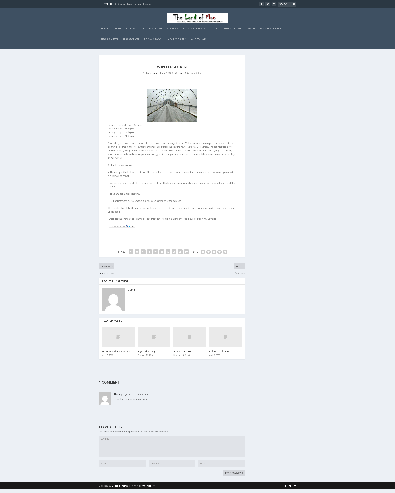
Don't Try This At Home (225, 28)
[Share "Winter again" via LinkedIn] (162, 252)
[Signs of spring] (154, 337)
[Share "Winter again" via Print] (186, 252)
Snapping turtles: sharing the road (134, 3)
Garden (251, 28)
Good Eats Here (270, 28)
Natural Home (152, 28)
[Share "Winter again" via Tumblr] (149, 252)
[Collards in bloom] (225, 337)
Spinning (172, 28)
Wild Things (198, 39)
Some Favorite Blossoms (116, 351)
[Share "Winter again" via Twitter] (137, 252)
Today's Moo (152, 39)
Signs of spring (146, 351)
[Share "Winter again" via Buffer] (168, 252)
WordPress (149, 485)
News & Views (109, 39)
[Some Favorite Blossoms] (118, 337)
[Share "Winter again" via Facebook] (131, 252)
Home (104, 28)
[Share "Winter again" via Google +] (143, 252)
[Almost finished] (189, 337)
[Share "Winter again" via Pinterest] (155, 252)
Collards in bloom (219, 351)
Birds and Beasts (194, 28)
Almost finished (182, 351)
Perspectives (131, 39)
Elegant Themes (120, 485)
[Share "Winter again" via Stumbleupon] (174, 252)
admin (156, 73)
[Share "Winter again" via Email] (180, 252)
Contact (132, 28)
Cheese (117, 28)
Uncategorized (176, 39)
